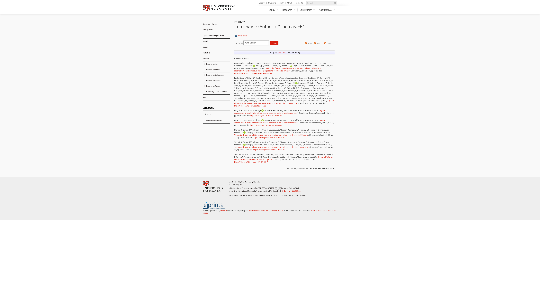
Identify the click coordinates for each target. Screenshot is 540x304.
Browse (206, 58)
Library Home (208, 30)
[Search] (335, 3)
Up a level (242, 35)
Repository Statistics (214, 120)
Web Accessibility (262, 191)
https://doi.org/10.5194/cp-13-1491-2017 (251, 162)
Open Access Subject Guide (213, 35)
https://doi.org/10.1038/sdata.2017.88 (250, 106)
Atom (310, 43)
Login (209, 114)
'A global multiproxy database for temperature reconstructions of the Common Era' (284, 102)
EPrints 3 (223, 210)
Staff (282, 3)
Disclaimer (242, 191)
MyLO (289, 3)
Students (272, 3)
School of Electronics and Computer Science (265, 210)
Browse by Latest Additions (217, 91)
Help (204, 97)
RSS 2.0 (331, 43)
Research (287, 9)
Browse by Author (213, 69)
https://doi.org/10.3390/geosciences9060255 (253, 73)
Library (262, 3)
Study (272, 9)
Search (205, 41)
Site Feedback (275, 191)
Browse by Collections (215, 75)
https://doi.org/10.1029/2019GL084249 (266, 115)
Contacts (299, 3)
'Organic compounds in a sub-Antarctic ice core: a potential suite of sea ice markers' (280, 111)
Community (306, 9)
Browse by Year (212, 64)
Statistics (206, 53)
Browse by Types (213, 86)
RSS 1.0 (320, 43)
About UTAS (325, 9)
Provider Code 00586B (287, 188)
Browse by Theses (213, 80)
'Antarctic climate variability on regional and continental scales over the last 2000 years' (271, 135)
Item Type (282, 52)
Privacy (251, 191)
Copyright (233, 191)
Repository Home (210, 24)
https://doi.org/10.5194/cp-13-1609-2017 (269, 137)
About (205, 47)
